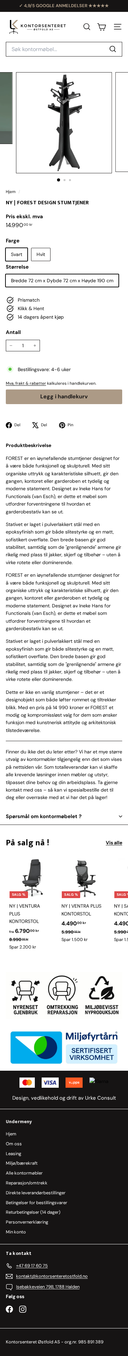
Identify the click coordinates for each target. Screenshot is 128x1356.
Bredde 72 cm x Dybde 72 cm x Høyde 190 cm (62, 280)
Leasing (13, 1153)
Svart (16, 254)
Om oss (14, 1144)
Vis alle (114, 843)
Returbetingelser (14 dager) (33, 1212)
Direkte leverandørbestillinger (36, 1193)
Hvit (41, 254)
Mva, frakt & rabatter (26, 383)
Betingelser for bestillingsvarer (36, 1203)
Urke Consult (100, 1098)
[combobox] (64, 49)
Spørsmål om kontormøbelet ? (44, 816)
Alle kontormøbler (24, 1173)
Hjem (11, 191)
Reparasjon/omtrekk (26, 1183)
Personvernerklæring (27, 1222)
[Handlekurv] (102, 26)
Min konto (16, 1232)
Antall (13, 332)
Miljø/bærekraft (22, 1163)
